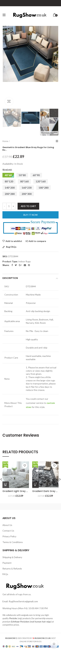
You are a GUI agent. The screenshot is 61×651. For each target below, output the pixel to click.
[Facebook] (12, 265)
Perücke (13, 618)
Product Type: (10, 261)
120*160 (41, 181)
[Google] (20, 265)
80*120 (9, 181)
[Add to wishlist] (24, 465)
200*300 (27, 193)
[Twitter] (16, 265)
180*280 (43, 187)
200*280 (10, 193)
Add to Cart (28, 206)
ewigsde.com (27, 615)
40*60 (8, 175)
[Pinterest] (29, 265)
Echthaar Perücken (20, 621)
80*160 (24, 181)
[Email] (25, 265)
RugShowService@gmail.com (23, 601)
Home (5, 141)
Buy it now (30, 214)
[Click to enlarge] (9, 101)
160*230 (27, 187)
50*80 (22, 175)
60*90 (36, 175)
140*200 (10, 187)
